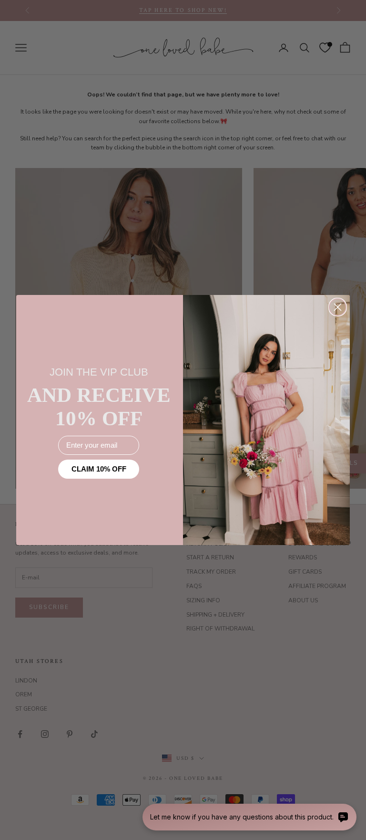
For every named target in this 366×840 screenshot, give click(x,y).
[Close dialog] (337, 307)
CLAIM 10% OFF (98, 469)
